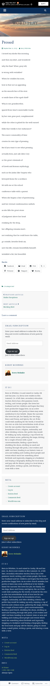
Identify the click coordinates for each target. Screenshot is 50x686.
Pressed (8, 42)
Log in (10, 490)
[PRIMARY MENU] (5, 10)
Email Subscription (17, 325)
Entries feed (13, 494)
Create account (14, 486)
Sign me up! (12, 351)
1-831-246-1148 (8, 670)
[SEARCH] (45, 10)
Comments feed (14, 497)
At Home (5, 667)
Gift (43, 4)
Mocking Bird (10, 305)
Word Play (25, 23)
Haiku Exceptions (13, 296)
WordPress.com (14, 501)
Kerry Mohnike (26, 48)
